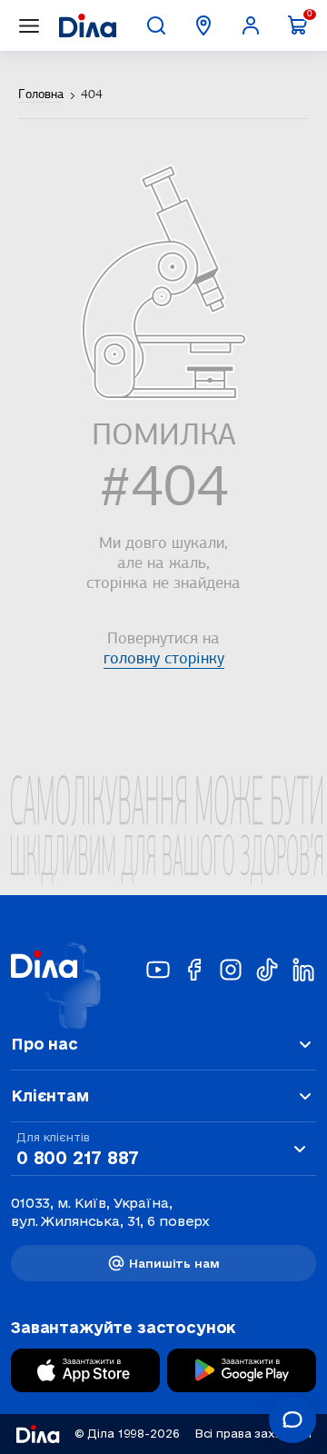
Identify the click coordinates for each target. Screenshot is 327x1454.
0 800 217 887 (77, 1158)
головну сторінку (164, 660)
